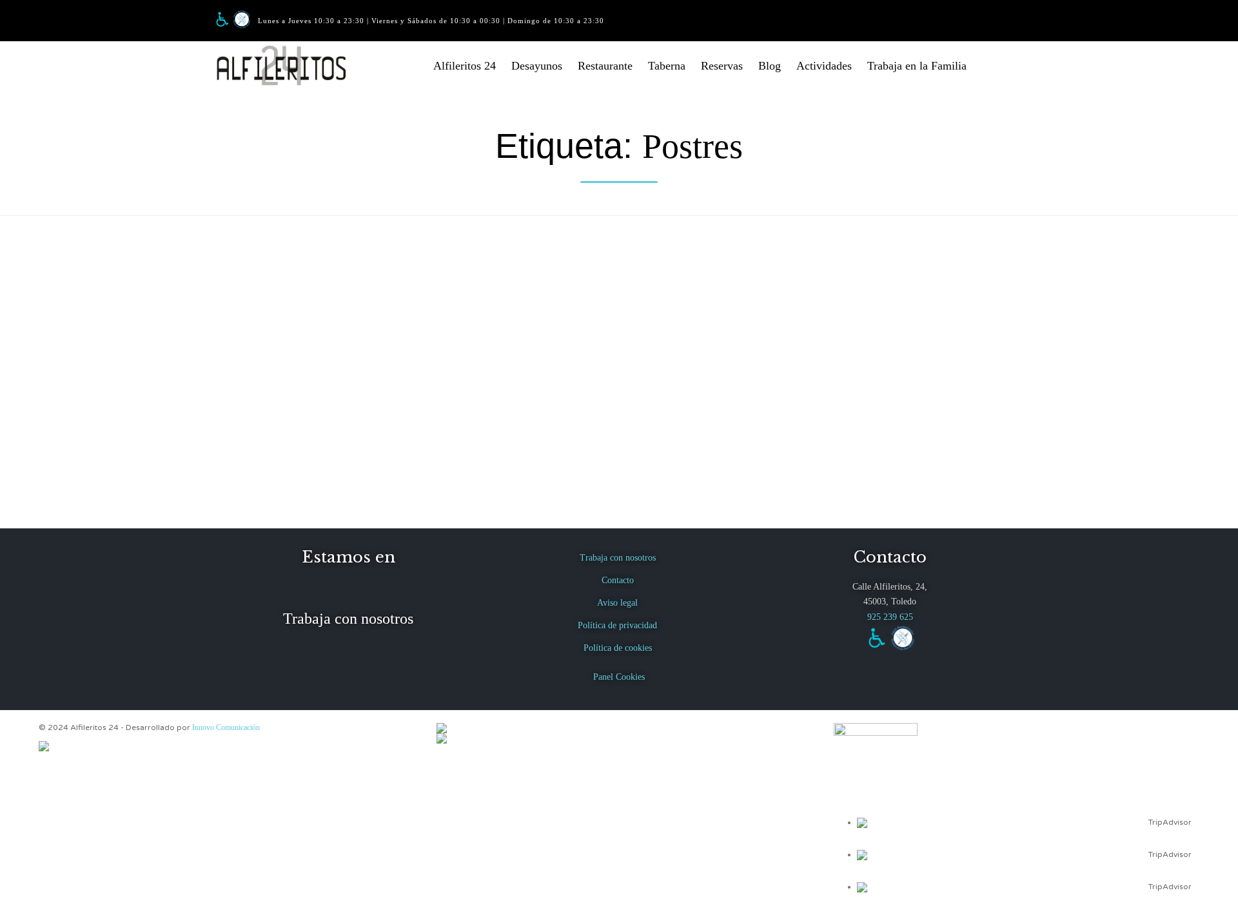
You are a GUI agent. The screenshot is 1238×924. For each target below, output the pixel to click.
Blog (769, 65)
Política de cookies (618, 648)
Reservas (722, 65)
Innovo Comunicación (226, 727)
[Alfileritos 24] (290, 65)
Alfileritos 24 (464, 65)
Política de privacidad (617, 625)
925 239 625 (890, 617)
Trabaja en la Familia (917, 65)
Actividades (824, 65)
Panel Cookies (619, 677)
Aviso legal (617, 603)
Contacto (618, 580)
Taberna (666, 65)
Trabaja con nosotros (348, 618)
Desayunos (536, 65)
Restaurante (605, 65)
